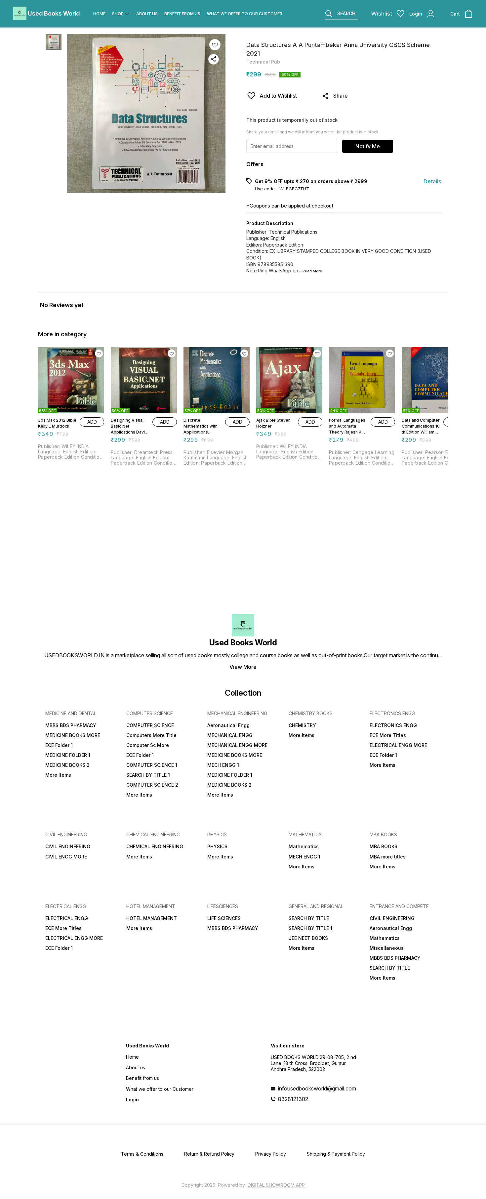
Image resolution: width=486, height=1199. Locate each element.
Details (432, 181)
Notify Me (367, 146)
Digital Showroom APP (276, 1185)
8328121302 (293, 1099)
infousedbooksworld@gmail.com (317, 1088)
